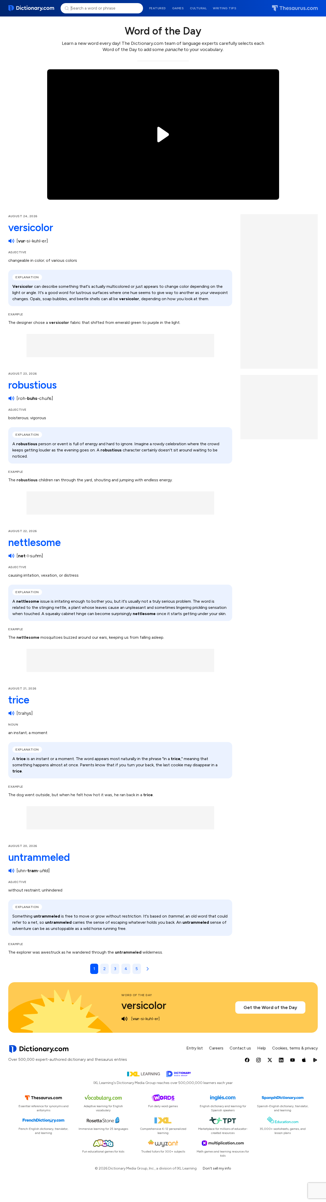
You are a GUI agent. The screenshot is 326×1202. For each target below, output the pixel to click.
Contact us (240, 1048)
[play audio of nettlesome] (11, 556)
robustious (32, 385)
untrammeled (39, 857)
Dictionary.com (31, 8)
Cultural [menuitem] (198, 8)
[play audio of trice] (11, 713)
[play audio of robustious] (11, 398)
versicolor (30, 227)
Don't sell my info (217, 1168)
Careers (216, 1048)
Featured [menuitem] (157, 8)
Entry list (194, 1048)
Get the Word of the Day (270, 1007)
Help (261, 1048)
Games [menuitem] (178, 8)
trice (18, 700)
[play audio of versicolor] (11, 241)
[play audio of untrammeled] (11, 871)
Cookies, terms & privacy (295, 1048)
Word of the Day (136, 995)
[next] (146, 968)
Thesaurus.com (295, 8)
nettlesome (34, 542)
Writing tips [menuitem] (224, 8)
